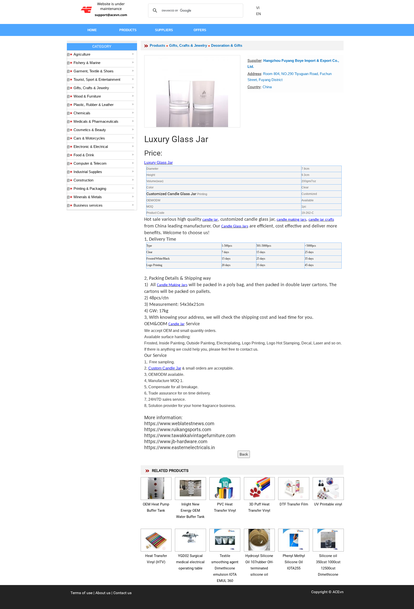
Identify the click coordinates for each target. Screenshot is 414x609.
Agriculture (82, 54)
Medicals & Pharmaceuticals (96, 121)
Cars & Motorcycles (89, 138)
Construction (83, 180)
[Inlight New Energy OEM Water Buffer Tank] (190, 487)
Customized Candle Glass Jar (171, 193)
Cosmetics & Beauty (90, 130)
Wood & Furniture (87, 96)
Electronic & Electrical (91, 147)
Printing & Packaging (90, 188)
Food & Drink (84, 155)
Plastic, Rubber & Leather (94, 105)
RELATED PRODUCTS (170, 470)
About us (102, 593)
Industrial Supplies (88, 172)
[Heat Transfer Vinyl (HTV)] (156, 539)
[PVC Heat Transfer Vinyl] (225, 487)
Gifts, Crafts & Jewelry (91, 88)
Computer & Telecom (90, 163)
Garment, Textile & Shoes (94, 71)
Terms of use (81, 593)
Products (157, 45)
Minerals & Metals (88, 197)
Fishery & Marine (87, 63)
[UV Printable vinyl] (328, 487)
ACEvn (338, 592)
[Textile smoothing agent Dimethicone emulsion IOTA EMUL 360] (225, 539)
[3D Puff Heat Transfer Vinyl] (259, 487)
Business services (88, 205)
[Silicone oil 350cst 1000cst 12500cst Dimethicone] (328, 539)
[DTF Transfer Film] (294, 487)
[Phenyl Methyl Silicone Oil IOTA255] (294, 539)
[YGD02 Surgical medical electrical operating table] (190, 536)
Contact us (122, 593)
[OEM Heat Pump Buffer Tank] (156, 487)
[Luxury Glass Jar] (192, 91)
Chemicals (82, 113)
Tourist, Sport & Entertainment (97, 79)
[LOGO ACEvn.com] (104, 9)
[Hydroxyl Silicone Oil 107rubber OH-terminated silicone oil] (259, 539)
